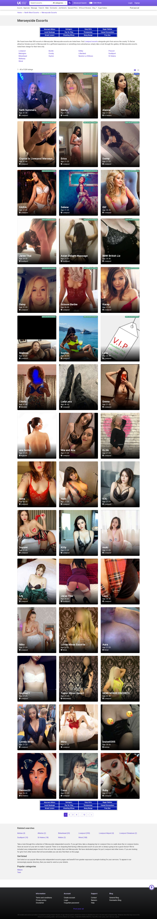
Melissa (23, 353)
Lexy (105, 353)
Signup (137, 3)
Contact (94, 898)
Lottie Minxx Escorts (73, 644)
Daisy (22, 304)
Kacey (106, 304)
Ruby (105, 790)
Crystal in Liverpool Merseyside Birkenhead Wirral (48, 158)
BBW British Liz (111, 255)
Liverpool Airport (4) (106, 833)
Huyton (51, 56)
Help (93, 903)
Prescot (111, 51)
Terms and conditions (44, 898)
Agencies (26, 8)
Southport (112, 53)
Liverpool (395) (84, 833)
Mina (64, 741)
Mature (20, 870)
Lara (105, 595)
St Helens (112, 56)
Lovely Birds (26, 741)
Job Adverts (62, 8)
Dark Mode (97, 3)
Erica (64, 158)
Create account (69, 898)
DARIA (23, 207)
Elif (104, 207)
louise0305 (108, 741)
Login (130, 3)
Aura (105, 644)
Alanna (106, 110)
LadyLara (66, 401)
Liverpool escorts (91, 41)
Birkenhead (23, 56)
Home (19, 13)
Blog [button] (94, 8)
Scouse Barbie (69, 304)
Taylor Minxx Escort (72, 693)
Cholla (22, 401)
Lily (21, 595)
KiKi (104, 498)
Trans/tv (41, 8)
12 (84, 815)
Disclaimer (40, 903)
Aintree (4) (21, 833)
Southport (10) (22, 837)
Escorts (19, 8)
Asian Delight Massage (74, 255)
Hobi (63, 498)
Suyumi (23, 547)
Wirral (21, 61)
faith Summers (27, 110)
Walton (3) (62, 837)
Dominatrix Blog (115, 900)
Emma (106, 401)
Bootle (51, 51)
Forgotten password (71, 903)
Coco (64, 790)
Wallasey (22, 59)
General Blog (114, 898)
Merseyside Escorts (49, 13)
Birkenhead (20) (64, 833)
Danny (106, 158)
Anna (22, 498)
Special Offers (73, 8)
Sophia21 (24, 693)
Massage (34, 8)
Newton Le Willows (85, 56)
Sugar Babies (102, 8)
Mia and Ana (68, 450)
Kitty (63, 547)
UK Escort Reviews (85, 8)
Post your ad (134, 8)
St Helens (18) (43, 837)
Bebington (22, 53)
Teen (19, 872)
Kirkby (80, 51)
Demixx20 (25, 790)
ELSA (105, 450)
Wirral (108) (82, 837)
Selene (65, 207)
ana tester (25, 450)
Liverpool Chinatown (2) (128, 833)
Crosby (51, 53)
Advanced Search (80, 3)
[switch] (90, 3)
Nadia (64, 110)
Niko (22, 644)
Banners (94, 900)
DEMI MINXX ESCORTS (116, 693)
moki (105, 547)
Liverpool (22, 51)
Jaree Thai (25, 255)
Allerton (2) (42, 833)
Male (47, 8)
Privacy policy (41, 900)
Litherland (82, 53)
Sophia (65, 353)
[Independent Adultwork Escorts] (22, 3)
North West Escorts (31, 13)
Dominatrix (53, 8)
